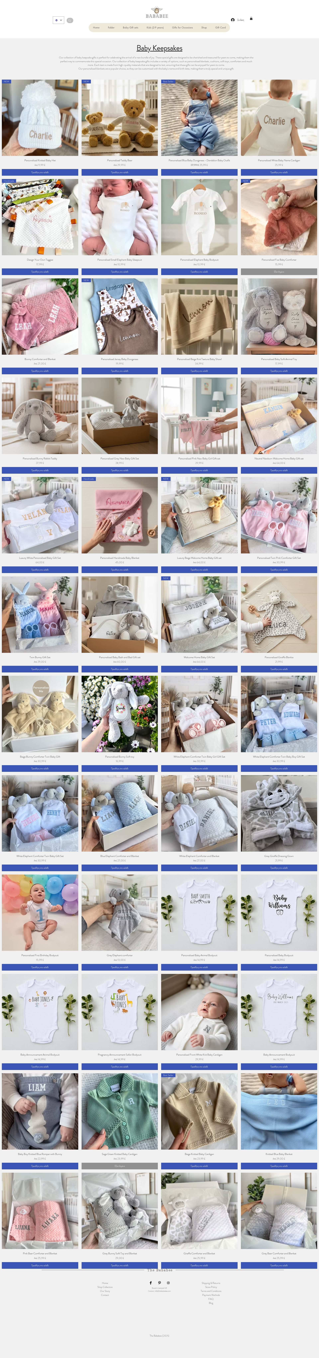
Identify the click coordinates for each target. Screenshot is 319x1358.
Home (105, 1283)
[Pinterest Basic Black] (159, 1283)
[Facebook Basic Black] (150, 1283)
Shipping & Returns (211, 1283)
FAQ (211, 1299)
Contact (105, 1295)
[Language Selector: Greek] (58, 20)
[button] (111, 27)
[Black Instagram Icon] (168, 1283)
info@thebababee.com (163, 1291)
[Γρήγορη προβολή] (279, 118)
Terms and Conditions (211, 1291)
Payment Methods (211, 1295)
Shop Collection (105, 1287)
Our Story (105, 1291)
